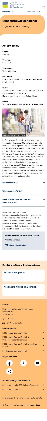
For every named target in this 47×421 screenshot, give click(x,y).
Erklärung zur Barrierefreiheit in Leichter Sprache (19, 345)
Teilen (9, 371)
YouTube (38, 361)
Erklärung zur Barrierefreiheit (14, 333)
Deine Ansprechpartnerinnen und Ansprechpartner (16, 200)
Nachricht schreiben (18, 245)
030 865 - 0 (11, 318)
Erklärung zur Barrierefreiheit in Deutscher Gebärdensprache (15, 338)
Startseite (6, 11)
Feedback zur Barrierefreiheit (14, 351)
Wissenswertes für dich (12, 191)
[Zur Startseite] (12, 5)
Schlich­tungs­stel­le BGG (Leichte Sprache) (19, 385)
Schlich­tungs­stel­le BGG (12, 389)
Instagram (24, 361)
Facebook (10, 361)
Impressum (24, 398)
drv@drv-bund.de (14, 323)
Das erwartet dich (10, 182)
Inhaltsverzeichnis (10, 398)
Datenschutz (36, 398)
